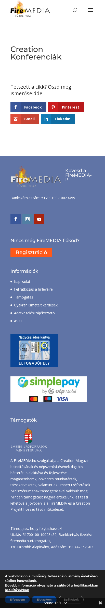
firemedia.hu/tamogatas (30, 540)
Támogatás (23, 297)
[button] (90, 13)
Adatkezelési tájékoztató (34, 313)
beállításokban (17, 590)
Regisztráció (31, 252)
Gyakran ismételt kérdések (36, 305)
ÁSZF (18, 320)
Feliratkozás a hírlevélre (33, 289)
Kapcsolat (22, 281)
